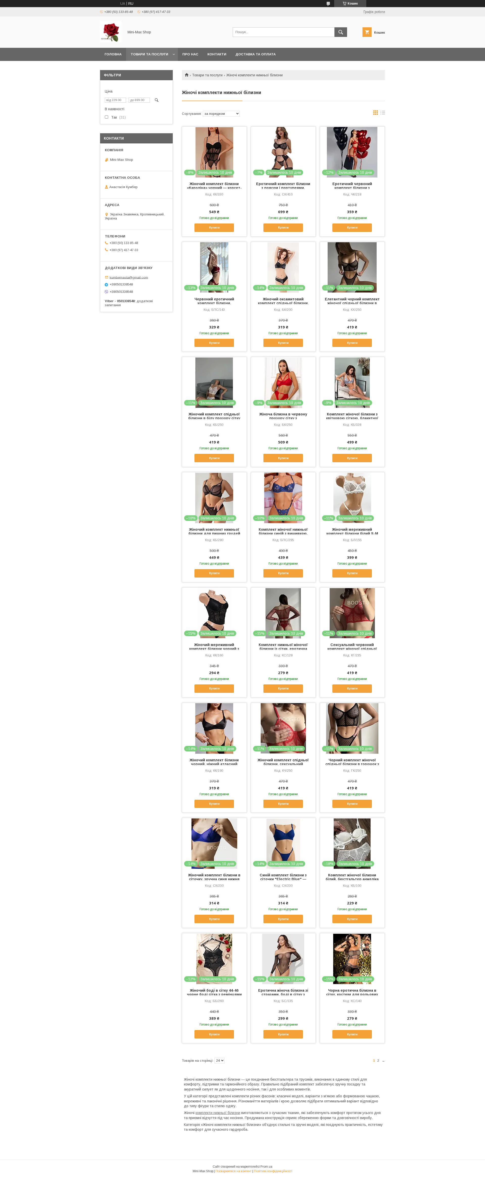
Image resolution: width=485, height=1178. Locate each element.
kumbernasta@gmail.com (129, 277)
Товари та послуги (149, 54)
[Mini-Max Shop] (111, 41)
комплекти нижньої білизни (218, 1113)
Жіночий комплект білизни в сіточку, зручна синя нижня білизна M (214, 879)
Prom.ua (266, 1166)
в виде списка (382, 113)
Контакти (216, 54)
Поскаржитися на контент (233, 1171)
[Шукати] (340, 32)
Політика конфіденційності (273, 1171)
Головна (113, 54)
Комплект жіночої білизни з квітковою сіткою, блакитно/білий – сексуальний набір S (352, 418)
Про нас (190, 54)
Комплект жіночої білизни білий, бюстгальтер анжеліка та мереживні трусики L (352, 879)
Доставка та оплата (255, 54)
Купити (214, 227)
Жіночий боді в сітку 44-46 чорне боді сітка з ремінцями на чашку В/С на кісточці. (214, 994)
